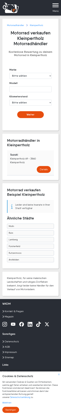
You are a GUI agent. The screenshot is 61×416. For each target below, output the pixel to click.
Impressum (11, 352)
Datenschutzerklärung (20, 397)
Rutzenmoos (15, 253)
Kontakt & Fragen (14, 311)
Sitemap (9, 357)
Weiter (30, 114)
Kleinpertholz (36, 25)
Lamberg (13, 239)
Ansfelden (14, 259)
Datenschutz (12, 341)
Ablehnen (6, 403)
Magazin (9, 316)
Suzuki (14, 154)
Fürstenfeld (14, 246)
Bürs (11, 233)
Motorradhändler (16, 25)
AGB (7, 346)
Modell (13, 83)
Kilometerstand (15, 96)
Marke (12, 69)
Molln (11, 226)
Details (44, 169)
